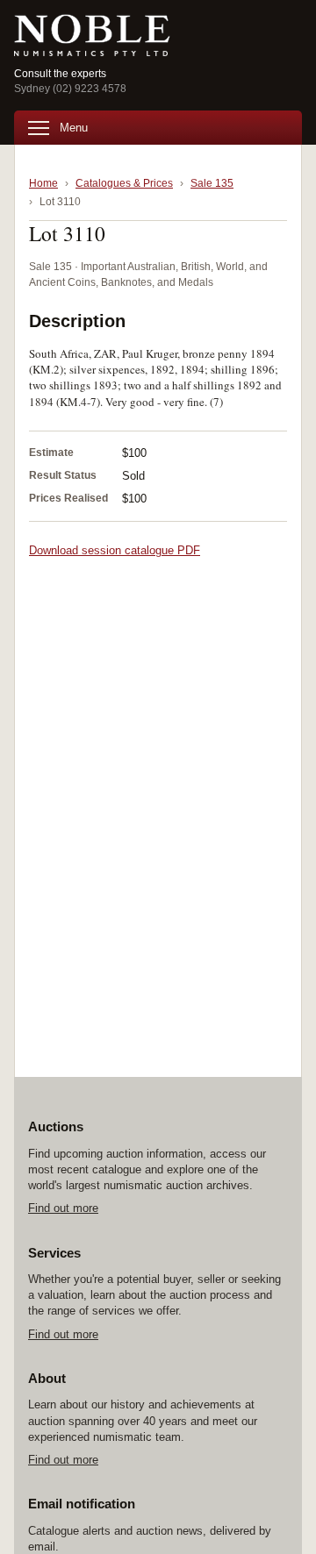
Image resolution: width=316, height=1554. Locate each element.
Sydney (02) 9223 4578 (70, 88)
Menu (74, 127)
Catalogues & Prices (124, 183)
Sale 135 (211, 183)
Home (43, 183)
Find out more (63, 1208)
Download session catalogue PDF (114, 550)
